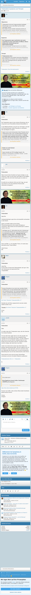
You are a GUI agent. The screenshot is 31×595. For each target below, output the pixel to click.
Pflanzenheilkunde (7, 501)
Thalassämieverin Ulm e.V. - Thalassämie (10, 358)
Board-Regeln (4, 575)
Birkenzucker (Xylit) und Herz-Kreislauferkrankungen (14, 508)
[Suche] (29, 1)
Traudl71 (28, 530)
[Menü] (1, 1)
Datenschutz (23, 574)
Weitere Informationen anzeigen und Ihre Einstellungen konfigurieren (15, 585)
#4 (29, 211)
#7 (29, 323)
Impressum (8, 574)
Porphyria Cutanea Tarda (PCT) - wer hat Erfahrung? (14, 517)
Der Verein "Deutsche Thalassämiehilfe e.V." (11, 300)
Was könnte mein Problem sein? (10, 506)
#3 (29, 169)
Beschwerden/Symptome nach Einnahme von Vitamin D (15, 512)
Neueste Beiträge (5, 495)
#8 (29, 373)
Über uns (3, 574)
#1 (29, 19)
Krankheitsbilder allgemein (9, 519)
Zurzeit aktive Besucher (7, 479)
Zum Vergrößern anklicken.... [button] (15, 33)
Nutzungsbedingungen (15, 574)
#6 (29, 282)
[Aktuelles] (26, 1)
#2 (29, 117)
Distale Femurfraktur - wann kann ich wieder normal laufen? (16, 503)
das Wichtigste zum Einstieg (15, 106)
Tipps (9, 575)
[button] (3, 419)
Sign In (5, 473)
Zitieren (28, 71)
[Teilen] (27, 19)
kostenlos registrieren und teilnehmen (16, 107)
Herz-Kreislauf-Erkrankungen (9, 510)
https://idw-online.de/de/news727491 (9, 388)
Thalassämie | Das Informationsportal (10, 69)
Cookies (3, 572)
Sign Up (14, 473)
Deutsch (9, 572)
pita (3, 10)
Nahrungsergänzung (8, 515)
